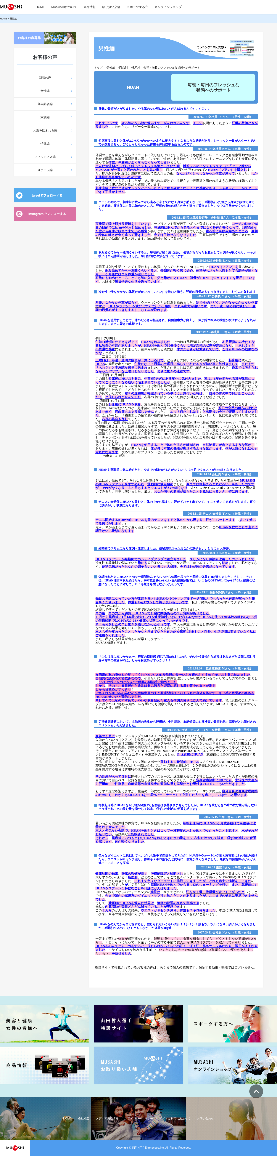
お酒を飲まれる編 (45, 130)
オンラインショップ (168, 7)
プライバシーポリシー (139, 1118)
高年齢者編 (45, 104)
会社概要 (83, 1118)
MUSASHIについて (64, 7)
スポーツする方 (137, 7)
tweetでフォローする (47, 195)
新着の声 (45, 77)
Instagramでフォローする (47, 214)
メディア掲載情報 (107, 1118)
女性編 (45, 91)
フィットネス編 (45, 157)
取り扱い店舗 (111, 7)
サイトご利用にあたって (174, 1118)
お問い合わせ (205, 1118)
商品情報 (90, 7)
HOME (40, 7)
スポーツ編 (45, 170)
